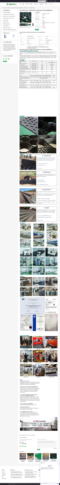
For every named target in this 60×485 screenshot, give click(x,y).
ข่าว (2, 477)
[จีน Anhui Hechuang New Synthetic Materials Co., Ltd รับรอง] (6, 36)
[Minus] (57, 462)
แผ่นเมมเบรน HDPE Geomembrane (8, 29)
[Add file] (41, 483)
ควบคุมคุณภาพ (4, 474)
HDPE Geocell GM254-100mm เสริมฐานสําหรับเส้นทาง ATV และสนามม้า (38, 461)
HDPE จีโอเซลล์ (5, 12)
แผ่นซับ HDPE (5, 25)
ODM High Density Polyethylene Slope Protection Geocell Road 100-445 (30, 477)
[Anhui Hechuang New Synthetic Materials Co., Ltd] (11, 4)
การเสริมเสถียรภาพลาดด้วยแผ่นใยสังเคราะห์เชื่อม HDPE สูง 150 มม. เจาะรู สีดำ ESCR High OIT (16, 477)
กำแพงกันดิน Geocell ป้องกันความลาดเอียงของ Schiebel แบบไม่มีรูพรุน (31, 472)
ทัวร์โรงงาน (3, 473)
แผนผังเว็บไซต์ (4, 478)
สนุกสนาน (36, 29)
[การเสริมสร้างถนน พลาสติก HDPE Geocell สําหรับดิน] (30, 456)
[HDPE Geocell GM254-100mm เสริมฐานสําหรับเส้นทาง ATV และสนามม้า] (38, 456)
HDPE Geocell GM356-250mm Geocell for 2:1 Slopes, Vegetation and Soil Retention (45, 461)
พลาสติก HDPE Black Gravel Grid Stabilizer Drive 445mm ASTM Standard (31, 474)
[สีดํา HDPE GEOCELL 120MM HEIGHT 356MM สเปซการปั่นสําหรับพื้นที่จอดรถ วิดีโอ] (25, 17)
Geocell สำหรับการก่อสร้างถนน (8, 16)
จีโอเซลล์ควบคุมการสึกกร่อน (8, 18)
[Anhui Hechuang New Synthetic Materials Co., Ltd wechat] (9, 59)
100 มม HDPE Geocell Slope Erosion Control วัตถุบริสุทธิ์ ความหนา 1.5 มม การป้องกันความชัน (17, 472)
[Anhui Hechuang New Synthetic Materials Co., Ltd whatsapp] (7, 59)
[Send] (57, 483)
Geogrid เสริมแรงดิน (6, 27)
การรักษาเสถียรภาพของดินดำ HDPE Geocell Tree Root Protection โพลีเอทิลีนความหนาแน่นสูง (53, 461)
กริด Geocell (5, 20)
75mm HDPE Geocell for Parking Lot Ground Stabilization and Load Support (23, 461)
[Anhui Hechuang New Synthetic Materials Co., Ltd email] (4, 59)
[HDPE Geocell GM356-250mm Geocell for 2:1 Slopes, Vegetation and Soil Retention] (45, 456)
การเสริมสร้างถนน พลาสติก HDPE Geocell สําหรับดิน (30, 461)
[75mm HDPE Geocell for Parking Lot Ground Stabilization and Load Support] (23, 456)
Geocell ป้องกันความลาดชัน (7, 14)
